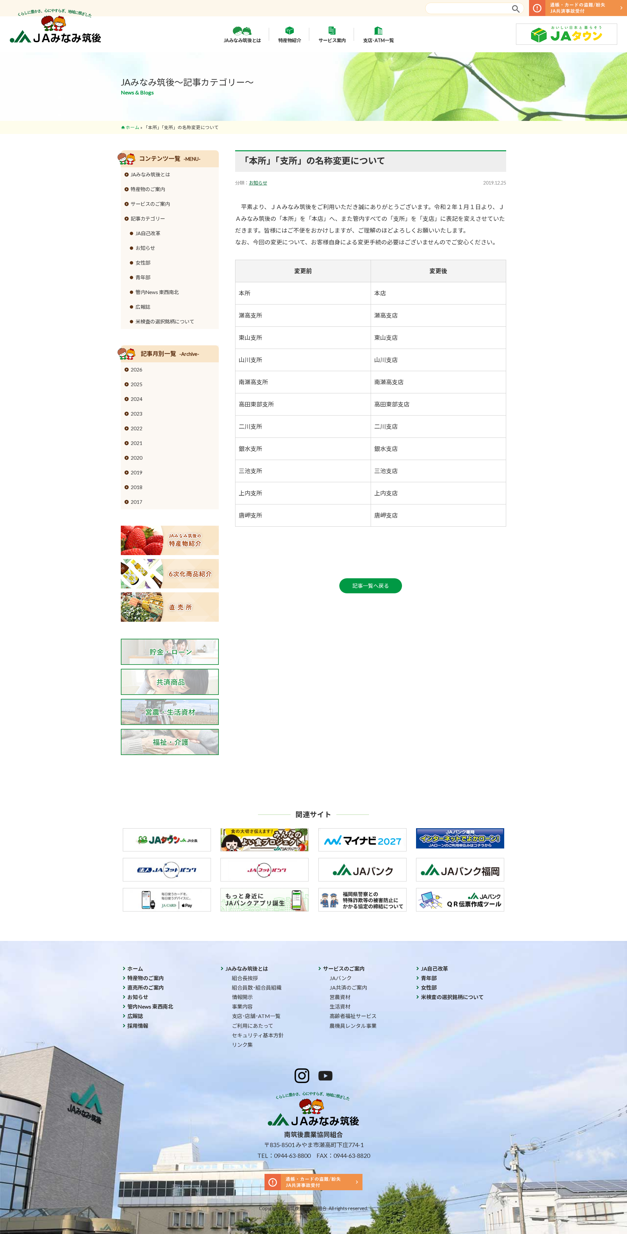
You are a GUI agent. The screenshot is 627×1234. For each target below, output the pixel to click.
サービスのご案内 (150, 204)
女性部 (143, 263)
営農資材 (340, 997)
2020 (136, 458)
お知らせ (258, 183)
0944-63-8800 (292, 1155)
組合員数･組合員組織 (256, 987)
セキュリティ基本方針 (258, 1035)
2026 (136, 369)
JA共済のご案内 (348, 987)
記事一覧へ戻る (370, 586)
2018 (136, 487)
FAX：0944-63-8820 (343, 1155)
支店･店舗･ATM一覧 (256, 1016)
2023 (136, 414)
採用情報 (137, 1026)
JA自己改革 (148, 233)
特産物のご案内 (148, 189)
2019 (136, 472)
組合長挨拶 (245, 978)
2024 (136, 399)
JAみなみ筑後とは (242, 40)
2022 (136, 428)
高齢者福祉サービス (353, 1016)
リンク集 (242, 1045)
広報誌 (143, 307)
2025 (136, 384)
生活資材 (340, 1006)
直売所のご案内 (145, 987)
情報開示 (242, 997)
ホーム (132, 127)
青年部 (143, 277)
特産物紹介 (289, 40)
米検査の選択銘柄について (165, 321)
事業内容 (242, 1006)
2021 (136, 443)
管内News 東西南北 (157, 292)
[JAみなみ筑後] (55, 40)
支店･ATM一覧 (378, 40)
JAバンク (341, 978)
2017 (136, 502)
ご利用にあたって (252, 1026)
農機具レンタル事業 (353, 1026)
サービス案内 (332, 40)
